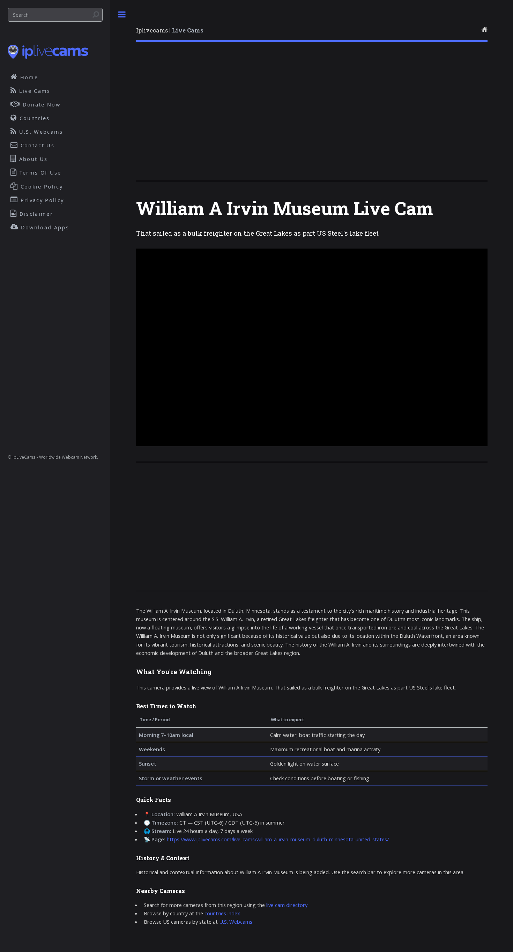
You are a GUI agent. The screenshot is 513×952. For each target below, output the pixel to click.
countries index (222, 913)
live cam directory (286, 904)
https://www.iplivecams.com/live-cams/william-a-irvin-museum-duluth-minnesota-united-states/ (278, 839)
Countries (33, 118)
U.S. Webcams (235, 921)
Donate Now (40, 104)
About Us (32, 158)
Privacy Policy (41, 200)
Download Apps (44, 227)
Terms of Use (39, 172)
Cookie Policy (40, 186)
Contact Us (36, 145)
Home (28, 77)
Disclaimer (35, 213)
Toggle (121, 14)
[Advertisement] (312, 116)
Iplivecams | (169, 30)
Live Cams (34, 90)
